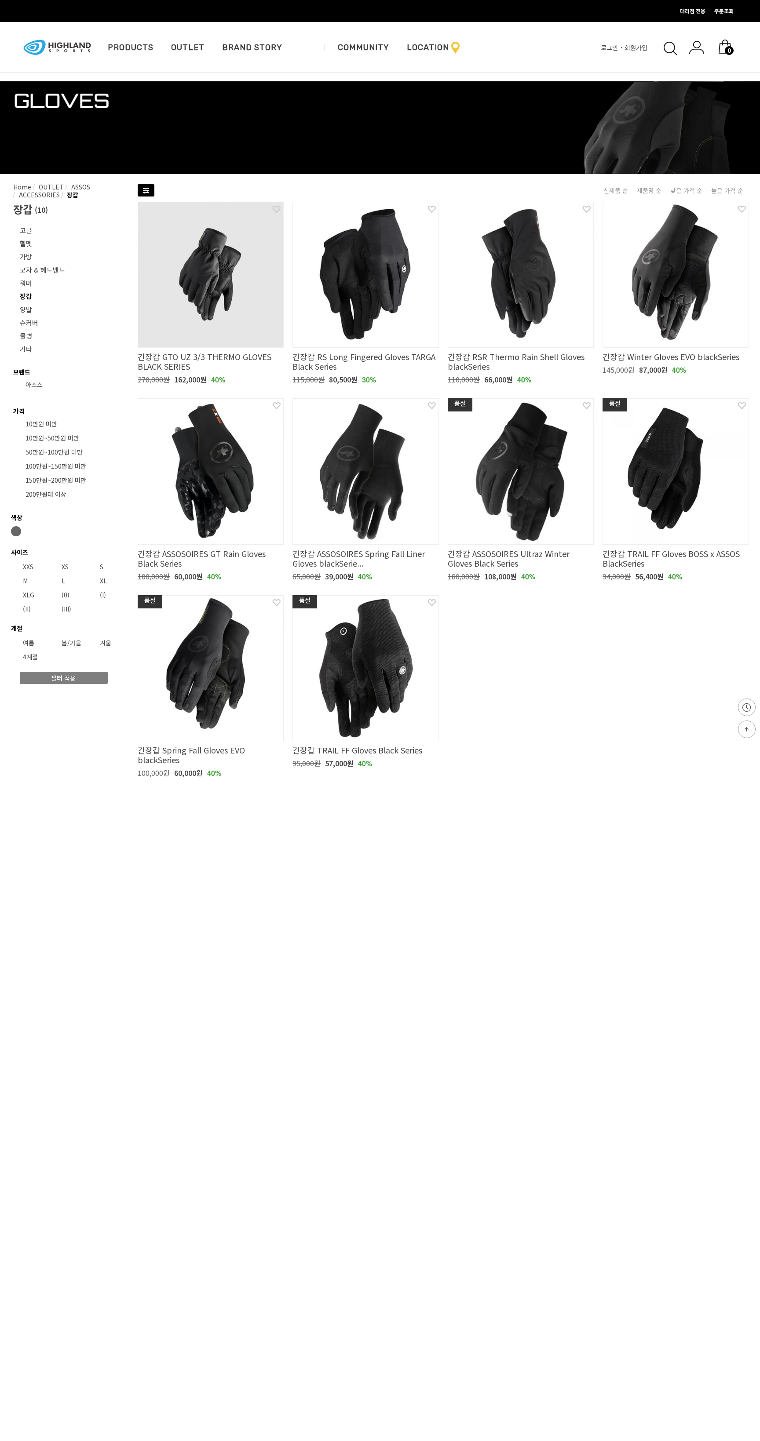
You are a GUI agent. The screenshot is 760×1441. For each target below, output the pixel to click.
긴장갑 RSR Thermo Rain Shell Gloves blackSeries (516, 361)
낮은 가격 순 (686, 190)
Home (22, 186)
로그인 (610, 47)
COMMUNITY (363, 47)
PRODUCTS (130, 47)
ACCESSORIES (38, 194)
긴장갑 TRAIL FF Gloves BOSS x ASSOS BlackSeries (671, 558)
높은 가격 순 (727, 190)
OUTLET (188, 47)
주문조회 (724, 11)
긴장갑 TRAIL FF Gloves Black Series (357, 750)
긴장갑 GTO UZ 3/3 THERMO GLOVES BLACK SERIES (204, 361)
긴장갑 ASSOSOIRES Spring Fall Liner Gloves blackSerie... (358, 558)
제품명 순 (649, 190)
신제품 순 (615, 190)
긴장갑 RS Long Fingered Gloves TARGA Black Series (363, 361)
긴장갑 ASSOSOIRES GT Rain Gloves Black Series (202, 558)
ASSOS (79, 186)
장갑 (71, 194)
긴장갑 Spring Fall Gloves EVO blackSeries (191, 754)
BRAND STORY (252, 47)
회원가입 (637, 47)
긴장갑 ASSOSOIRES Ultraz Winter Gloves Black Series (509, 558)
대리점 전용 (692, 11)
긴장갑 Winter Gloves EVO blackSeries (671, 356)
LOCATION (428, 47)
